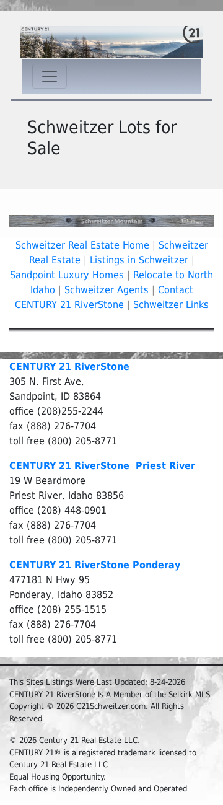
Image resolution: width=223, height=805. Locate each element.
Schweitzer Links (171, 304)
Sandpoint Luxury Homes (67, 275)
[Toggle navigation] (49, 76)
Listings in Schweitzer (139, 260)
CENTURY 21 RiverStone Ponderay (94, 565)
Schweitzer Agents (106, 290)
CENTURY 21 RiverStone (69, 366)
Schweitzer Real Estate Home (82, 245)
